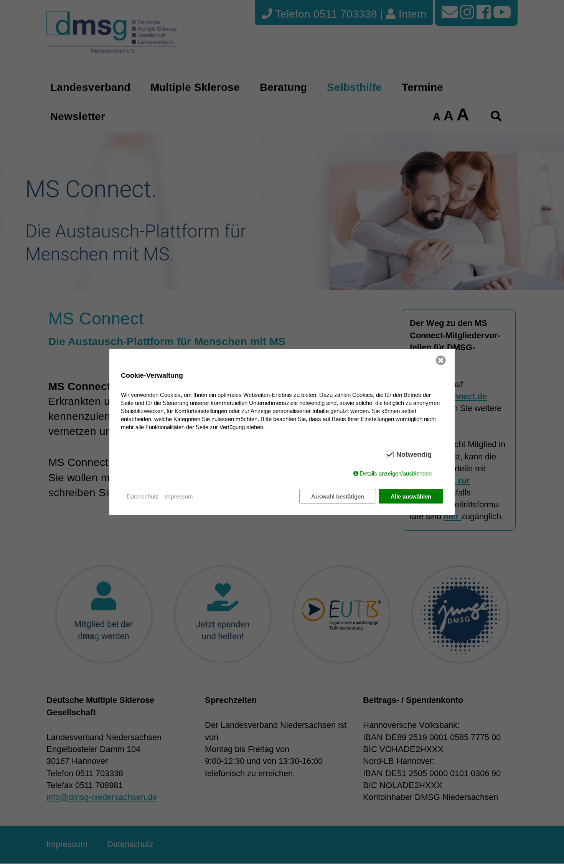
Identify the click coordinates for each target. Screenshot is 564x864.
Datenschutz (142, 496)
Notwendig (414, 454)
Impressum (178, 496)
